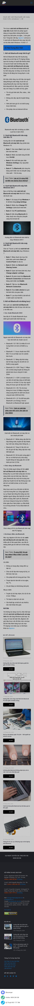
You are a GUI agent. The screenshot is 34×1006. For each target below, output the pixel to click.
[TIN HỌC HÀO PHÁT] (4, 2)
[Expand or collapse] (28, 47)
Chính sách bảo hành (10, 963)
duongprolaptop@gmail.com (15, 897)
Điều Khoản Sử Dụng (9, 965)
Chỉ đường (19, 879)
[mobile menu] (31, 2)
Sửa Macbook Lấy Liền (14, 901)
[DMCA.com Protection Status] (10, 914)
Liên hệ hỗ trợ (7, 968)
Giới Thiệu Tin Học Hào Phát (11, 961)
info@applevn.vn (8, 899)
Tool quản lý (7, 909)
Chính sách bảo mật (9, 966)
